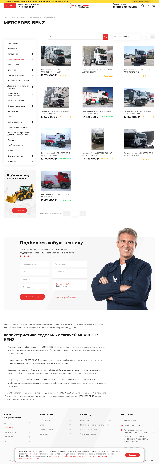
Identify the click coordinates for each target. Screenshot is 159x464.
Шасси (10, 151)
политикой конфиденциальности (65, 298)
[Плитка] (147, 36)
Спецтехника (9, 428)
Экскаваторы (13, 49)
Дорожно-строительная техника (18, 87)
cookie (63, 454)
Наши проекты (46, 429)
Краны (10, 117)
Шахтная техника (15, 156)
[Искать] (105, 37)
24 (74, 214)
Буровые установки (16, 106)
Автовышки (12, 111)
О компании (45, 420)
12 (66, 214)
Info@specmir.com (132, 425)
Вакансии (44, 434)
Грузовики (12, 70)
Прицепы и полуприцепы (13, 94)
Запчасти (8, 423)
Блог (42, 425)
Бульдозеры (13, 65)
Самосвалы (12, 43)
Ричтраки (11, 140)
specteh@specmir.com (125, 7)
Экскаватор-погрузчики (18, 80)
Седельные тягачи (15, 59)
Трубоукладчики (15, 145)
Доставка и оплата (88, 429)
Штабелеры (12, 161)
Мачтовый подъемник (17, 127)
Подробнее (19, 210)
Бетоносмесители (15, 101)
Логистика (8, 437)
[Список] (152, 36)
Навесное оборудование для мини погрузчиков (18, 134)
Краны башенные (15, 122)
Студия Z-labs (150, 461)
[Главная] (79, 5)
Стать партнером (88, 434)
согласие (32, 454)
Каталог (9, 5)
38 (83, 214)
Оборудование (10, 432)
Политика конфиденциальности (94, 425)
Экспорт (7, 441)
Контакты (84, 420)
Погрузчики (12, 54)
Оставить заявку (32, 297)
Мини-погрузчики (15, 75)
